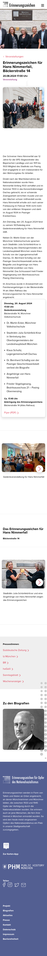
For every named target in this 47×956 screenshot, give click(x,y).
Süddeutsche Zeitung (14, 650)
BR (4, 662)
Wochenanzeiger (12, 681)
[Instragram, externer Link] (10, 885)
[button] (42, 5)
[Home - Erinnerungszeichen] (19, 4)
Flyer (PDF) (10, 412)
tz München (9, 656)
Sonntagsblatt (10, 675)
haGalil (7, 668)
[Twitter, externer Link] (17, 885)
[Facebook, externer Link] (4, 885)
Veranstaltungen (14, 56)
